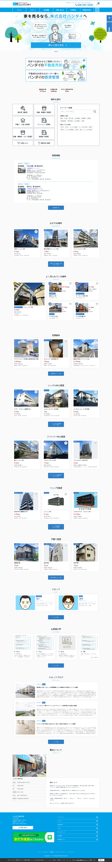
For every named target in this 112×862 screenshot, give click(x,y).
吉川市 (66, 127)
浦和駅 (89, 118)
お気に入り (24, 143)
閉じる (101, 860)
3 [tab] (57, 51)
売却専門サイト (61, 839)
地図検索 (22, 111)
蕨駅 (61, 118)
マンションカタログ (43, 852)
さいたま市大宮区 (88, 129)
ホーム (19, 10)
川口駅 (65, 118)
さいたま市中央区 (83, 127)
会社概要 (46, 10)
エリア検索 (18, 107)
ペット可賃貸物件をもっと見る (56, 527)
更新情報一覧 (56, 207)
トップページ (61, 817)
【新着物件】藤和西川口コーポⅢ (35, 188)
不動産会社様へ (87, 10)
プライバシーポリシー (61, 852)
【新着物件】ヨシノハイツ (33, 168)
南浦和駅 (84, 118)
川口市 (62, 127)
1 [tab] (54, 51)
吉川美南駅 (77, 118)
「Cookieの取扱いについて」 (81, 860)
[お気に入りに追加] (36, 231)
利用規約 (52, 852)
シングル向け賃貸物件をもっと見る (56, 424)
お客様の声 (60, 824)
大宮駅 (82, 121)
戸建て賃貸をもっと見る (56, 577)
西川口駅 (71, 118)
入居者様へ (73, 10)
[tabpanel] (56, 31)
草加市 (76, 129)
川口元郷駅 (77, 121)
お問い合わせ (60, 10)
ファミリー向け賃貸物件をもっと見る (56, 475)
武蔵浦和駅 (63, 121)
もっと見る (56, 617)
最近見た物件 (45, 143)
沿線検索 (27, 107)
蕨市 (81, 129)
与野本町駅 (70, 121)
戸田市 (62, 129)
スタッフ (33, 10)
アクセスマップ (61, 832)
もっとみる (56, 665)
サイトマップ (71, 852)
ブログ (59, 828)
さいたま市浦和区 (69, 129)
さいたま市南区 (73, 127)
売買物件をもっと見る (56, 373)
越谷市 (90, 127)
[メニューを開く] (97, 9)
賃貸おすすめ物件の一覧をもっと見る (56, 264)
